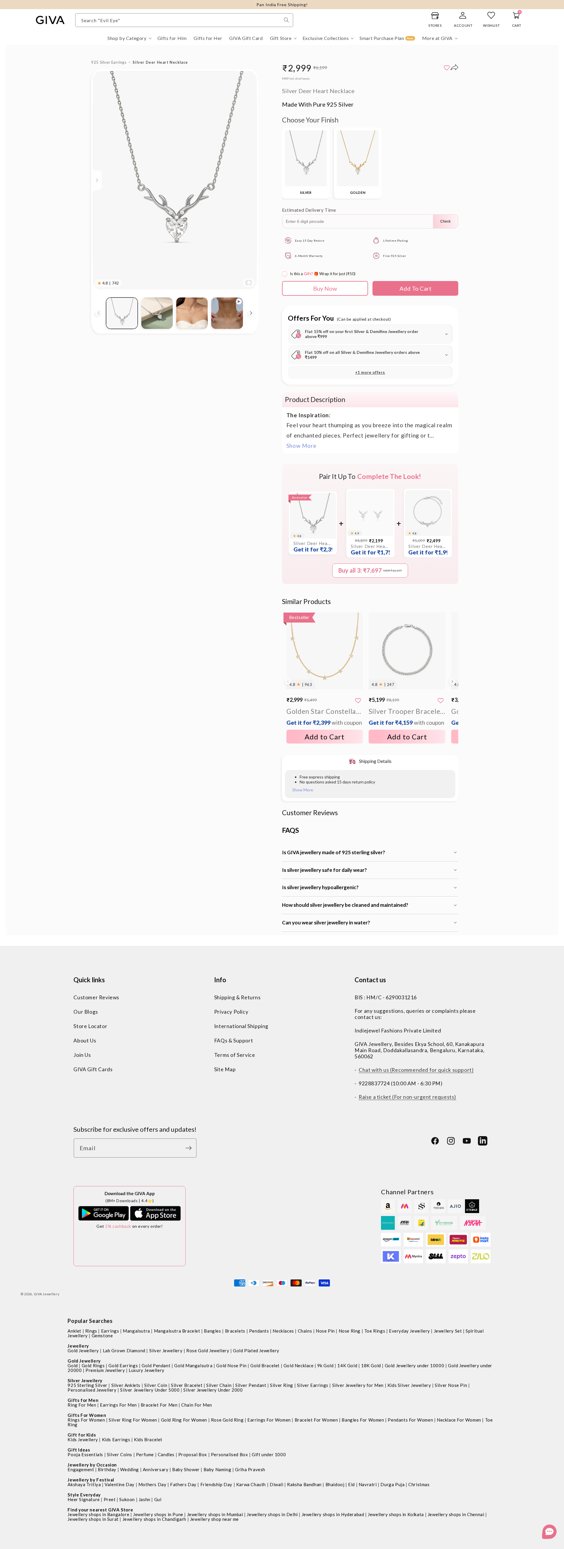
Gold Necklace (298, 1365)
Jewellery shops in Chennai (456, 1514)
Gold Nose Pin (231, 1365)
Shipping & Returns (237, 997)
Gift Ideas (79, 1449)
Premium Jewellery (105, 1370)
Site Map (225, 1069)
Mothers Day (152, 1484)
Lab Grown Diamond (124, 1350)
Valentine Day (120, 1484)
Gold (73, 1365)
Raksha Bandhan (304, 1484)
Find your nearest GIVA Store (100, 1509)
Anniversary (156, 1469)
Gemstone (102, 1335)
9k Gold (325, 1365)
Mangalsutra (136, 1330)
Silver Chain (218, 1385)
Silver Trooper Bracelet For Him (407, 716)
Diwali (276, 1484)
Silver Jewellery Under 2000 (213, 1389)
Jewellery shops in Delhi (272, 1514)
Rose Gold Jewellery (207, 1350)
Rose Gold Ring (227, 1419)
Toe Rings (374, 1330)
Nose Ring (349, 1330)
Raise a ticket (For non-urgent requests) (407, 1097)
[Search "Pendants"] (286, 20)
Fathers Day (183, 1484)
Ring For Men (82, 1404)
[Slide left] (98, 313)
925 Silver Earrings (108, 62)
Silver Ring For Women (133, 1419)
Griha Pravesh (250, 1469)
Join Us (82, 1055)
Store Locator (90, 1026)
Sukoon (127, 1499)
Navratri (368, 1484)
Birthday (107, 1469)
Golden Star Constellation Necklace (324, 716)
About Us (84, 1040)
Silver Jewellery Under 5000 (149, 1389)
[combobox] (184, 20)
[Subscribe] (190, 1148)
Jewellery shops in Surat (93, 1519)
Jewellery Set (448, 1330)
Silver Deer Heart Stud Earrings (370, 550)
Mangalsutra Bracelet (177, 1330)
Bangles (212, 1330)
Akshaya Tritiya (84, 1484)
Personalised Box (229, 1454)
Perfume (145, 1454)
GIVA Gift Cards (93, 1069)
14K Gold (347, 1365)
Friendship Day (216, 1484)
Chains (305, 1330)
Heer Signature (84, 1499)
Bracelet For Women (316, 1419)
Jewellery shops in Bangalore (98, 1514)
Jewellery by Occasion (92, 1464)
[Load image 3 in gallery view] (192, 313)
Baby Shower (186, 1469)
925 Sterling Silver (87, 1385)
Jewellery (78, 1345)
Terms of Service (234, 1055)
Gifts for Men (83, 1400)
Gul (158, 1499)
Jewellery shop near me (214, 1519)
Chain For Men (196, 1404)
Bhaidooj (335, 1484)
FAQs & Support (233, 1040)
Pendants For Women (410, 1419)
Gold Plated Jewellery (256, 1350)
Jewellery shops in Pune (158, 1514)
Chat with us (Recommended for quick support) (416, 1070)
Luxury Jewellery (146, 1370)
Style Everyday (84, 1494)
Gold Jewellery (83, 1350)
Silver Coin (155, 1385)
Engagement (81, 1469)
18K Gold (371, 1365)
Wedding (129, 1469)
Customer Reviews (96, 997)
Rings (91, 1330)
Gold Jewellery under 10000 (414, 1365)
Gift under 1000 (269, 1454)
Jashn (144, 1499)
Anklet (74, 1330)
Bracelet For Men (159, 1404)
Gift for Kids (82, 1434)
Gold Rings (93, 1365)
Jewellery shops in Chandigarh (154, 1519)
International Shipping (241, 1026)
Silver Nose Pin (451, 1385)
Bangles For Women (363, 1419)
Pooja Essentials (85, 1454)
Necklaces (283, 1330)
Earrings (110, 1330)
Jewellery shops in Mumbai (215, 1514)
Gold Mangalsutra (193, 1365)
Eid (351, 1484)
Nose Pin (325, 1330)
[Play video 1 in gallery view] (227, 313)
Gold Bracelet (265, 1365)
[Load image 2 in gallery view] (157, 313)
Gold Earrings (123, 1365)
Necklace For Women (459, 1419)
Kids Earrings (116, 1439)
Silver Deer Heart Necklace (313, 547)
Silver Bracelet (186, 1385)
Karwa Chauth (251, 1484)
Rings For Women (86, 1419)
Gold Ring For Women (184, 1419)
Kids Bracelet (148, 1439)
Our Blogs (85, 1012)
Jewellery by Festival (91, 1479)
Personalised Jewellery (92, 1389)
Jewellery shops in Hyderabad (333, 1514)
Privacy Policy (231, 1012)
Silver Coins (119, 1454)
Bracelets (235, 1330)
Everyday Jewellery (409, 1330)
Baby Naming (217, 1469)
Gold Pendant (156, 1365)
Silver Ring (281, 1385)
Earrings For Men (118, 1404)
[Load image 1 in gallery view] (121, 313)
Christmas (418, 1484)
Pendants (259, 1330)
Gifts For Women (87, 1415)
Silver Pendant (250, 1385)
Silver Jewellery (166, 1350)
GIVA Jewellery (47, 1294)
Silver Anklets (125, 1385)
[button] (129, 38)
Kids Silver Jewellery (409, 1385)
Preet (110, 1499)
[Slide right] (251, 313)
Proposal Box (192, 1454)
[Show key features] (97, 180)
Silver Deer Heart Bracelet (427, 550)
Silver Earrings (312, 1385)
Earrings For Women (269, 1419)
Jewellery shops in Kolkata (396, 1514)
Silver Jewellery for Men (358, 1385)
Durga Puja (392, 1484)
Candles (166, 1454)
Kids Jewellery (83, 1439)
